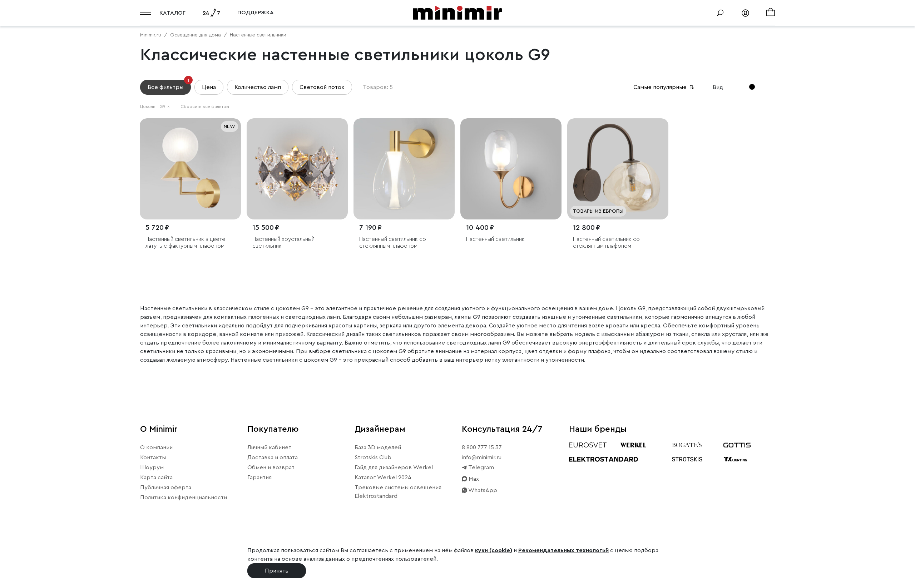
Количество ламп (257, 87)
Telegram (480, 467)
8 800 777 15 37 (482, 447)
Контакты (153, 457)
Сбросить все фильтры (204, 106)
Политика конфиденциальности (183, 497)
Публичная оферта (165, 487)
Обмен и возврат (271, 467)
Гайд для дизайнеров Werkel (394, 467)
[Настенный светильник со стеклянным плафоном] (404, 168)
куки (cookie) (493, 550)
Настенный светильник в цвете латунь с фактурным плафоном (185, 242)
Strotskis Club (373, 457)
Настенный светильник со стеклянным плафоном (392, 242)
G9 (164, 106)
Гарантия (259, 477)
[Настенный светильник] (511, 168)
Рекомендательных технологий (563, 550)
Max (473, 479)
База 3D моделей (378, 447)
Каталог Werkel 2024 (383, 477)
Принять (276, 571)
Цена (209, 87)
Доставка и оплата (272, 457)
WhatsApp (482, 490)
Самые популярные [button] (664, 87)
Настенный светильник (495, 239)
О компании (156, 447)
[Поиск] (720, 13)
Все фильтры (168, 85)
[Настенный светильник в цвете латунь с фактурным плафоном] (190, 168)
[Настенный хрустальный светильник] (297, 168)
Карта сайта (156, 477)
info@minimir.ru (481, 457)
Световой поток (322, 87)
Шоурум (152, 467)
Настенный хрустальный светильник (283, 242)
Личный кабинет (269, 447)
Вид (718, 87)
